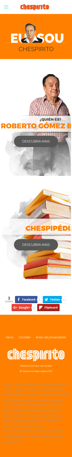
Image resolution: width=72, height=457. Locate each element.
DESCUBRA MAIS (36, 141)
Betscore (52, 420)
